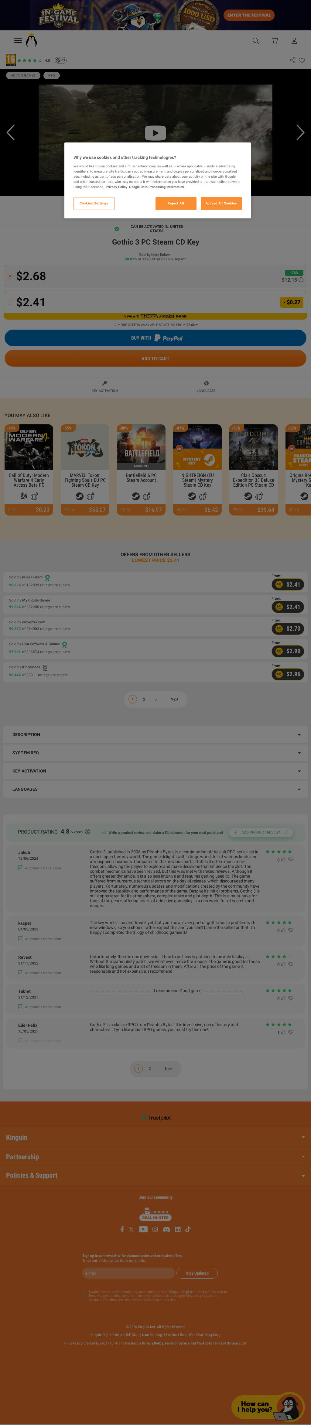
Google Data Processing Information (156, 187)
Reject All (176, 203)
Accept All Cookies (221, 203)
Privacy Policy (117, 187)
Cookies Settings (94, 203)
